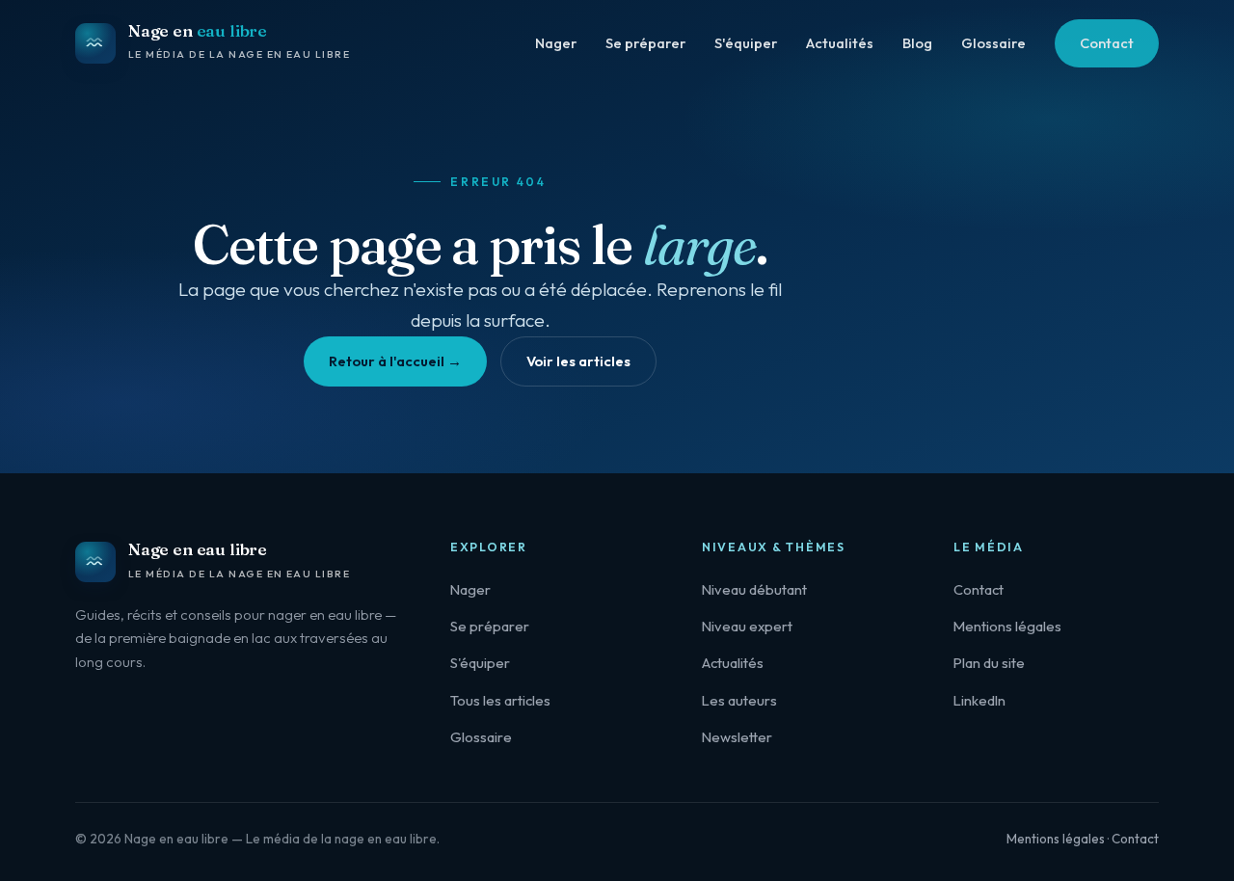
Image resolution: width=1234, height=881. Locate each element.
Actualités (839, 43)
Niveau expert (747, 626)
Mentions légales (1007, 626)
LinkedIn (979, 700)
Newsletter (737, 737)
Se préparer (645, 43)
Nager (556, 43)
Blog (917, 43)
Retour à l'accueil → (395, 361)
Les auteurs (739, 700)
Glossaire (993, 43)
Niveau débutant (754, 589)
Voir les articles (578, 361)
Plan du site (989, 663)
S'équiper (745, 43)
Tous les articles (500, 700)
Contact (1107, 43)
